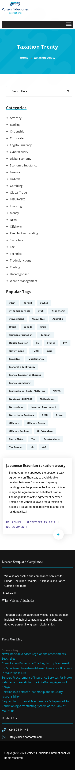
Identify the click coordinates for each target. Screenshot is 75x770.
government (16, 350)
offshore (14, 423)
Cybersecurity (19, 152)
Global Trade (18, 193)
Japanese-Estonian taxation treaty (35, 465)
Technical (16, 254)
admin (16, 522)
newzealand (16, 407)
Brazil (12, 326)
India (49, 350)
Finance (15, 172)
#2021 (12, 302)
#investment (16, 318)
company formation (20, 334)
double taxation (18, 342)
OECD (45, 415)
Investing (16, 206)
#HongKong (58, 310)
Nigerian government (43, 407)
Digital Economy (20, 159)
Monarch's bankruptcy (22, 366)
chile (43, 326)
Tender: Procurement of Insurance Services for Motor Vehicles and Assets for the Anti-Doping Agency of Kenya (37, 682)
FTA (65, 342)
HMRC (35, 350)
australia (57, 318)
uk (32, 447)
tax (33, 439)
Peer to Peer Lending (24, 233)
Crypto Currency (21, 145)
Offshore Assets (36, 423)
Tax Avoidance (52, 439)
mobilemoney (36, 358)
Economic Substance (23, 165)
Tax (12, 247)
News (13, 220)
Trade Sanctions (20, 260)
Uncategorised (19, 274)
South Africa (16, 439)
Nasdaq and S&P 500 (20, 398)
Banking (15, 125)
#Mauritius (38, 318)
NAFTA (57, 390)
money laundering (20, 382)
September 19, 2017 (41, 522)
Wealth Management (23, 281)
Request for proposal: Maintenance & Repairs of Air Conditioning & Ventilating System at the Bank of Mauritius (35, 706)
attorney (15, 118)
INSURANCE (17, 199)
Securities (16, 240)
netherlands (47, 398)
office (59, 415)
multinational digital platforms (27, 390)
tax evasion (15, 447)
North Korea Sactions (21, 415)
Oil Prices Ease (45, 431)
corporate (17, 138)
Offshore (16, 226)
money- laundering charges (25, 374)
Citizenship (17, 131)
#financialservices (19, 310)
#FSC (40, 310)
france (51, 342)
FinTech (15, 179)
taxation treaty (44, 58)
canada (28, 326)
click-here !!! (9, 593)
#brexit (28, 302)
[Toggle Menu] (69, 24)
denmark (45, 334)
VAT (44, 447)
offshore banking (19, 431)
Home (25, 58)
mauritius (14, 358)
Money (14, 213)
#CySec (44, 302)
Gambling (16, 186)
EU (37, 342)
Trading (15, 267)
